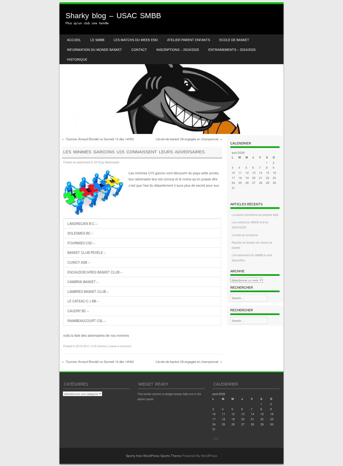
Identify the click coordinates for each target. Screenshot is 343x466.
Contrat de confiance (245, 235)
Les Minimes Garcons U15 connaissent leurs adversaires (134, 152)
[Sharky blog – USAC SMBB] (172, 69)
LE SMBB (97, 40)
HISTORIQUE (77, 59)
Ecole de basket (234, 40)
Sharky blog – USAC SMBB (113, 15)
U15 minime (98, 346)
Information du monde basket (94, 50)
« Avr (235, 197)
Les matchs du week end (136, 40)
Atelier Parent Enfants (188, 40)
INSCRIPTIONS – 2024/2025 (177, 50)
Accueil (74, 40)
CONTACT (139, 50)
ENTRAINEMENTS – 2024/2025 (232, 50)
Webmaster (112, 162)
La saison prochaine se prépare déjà (255, 215)
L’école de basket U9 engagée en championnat (189, 139)
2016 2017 (83, 346)
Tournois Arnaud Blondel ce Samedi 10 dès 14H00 (98, 139)
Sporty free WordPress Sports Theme (153, 456)
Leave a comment (119, 346)
